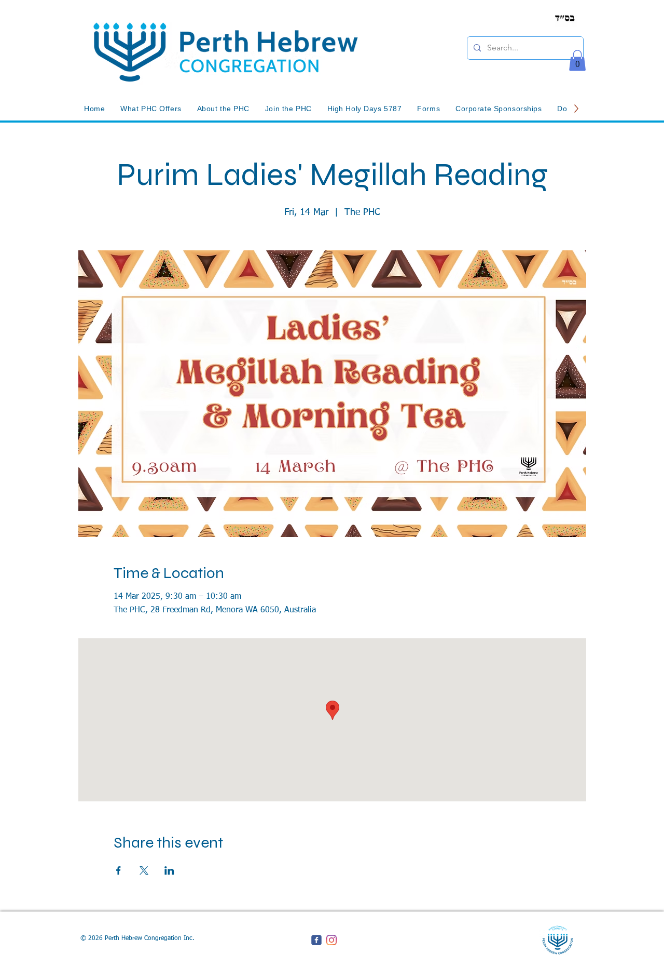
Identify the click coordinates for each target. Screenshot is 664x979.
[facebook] (316, 940)
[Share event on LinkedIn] (169, 870)
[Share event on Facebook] (118, 870)
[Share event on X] (144, 870)
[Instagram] (331, 940)
